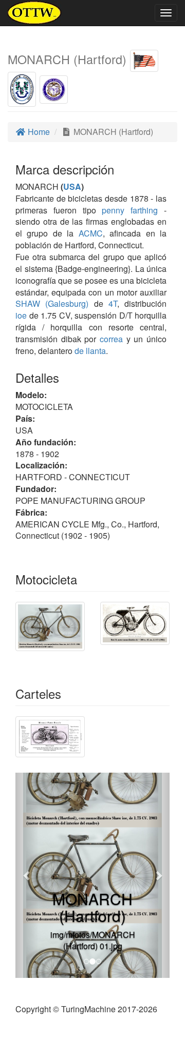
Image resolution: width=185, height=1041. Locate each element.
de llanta (90, 351)
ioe (21, 315)
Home (38, 132)
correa (111, 339)
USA (72, 186)
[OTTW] (34, 13)
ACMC (91, 233)
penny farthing (130, 210)
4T (112, 303)
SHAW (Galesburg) (51, 303)
